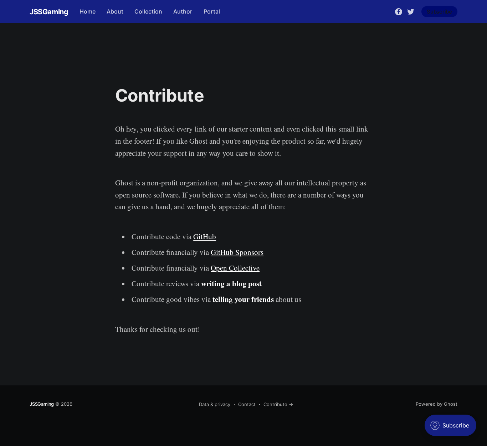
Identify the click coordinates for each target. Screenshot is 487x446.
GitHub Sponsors (237, 252)
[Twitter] (411, 11)
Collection (148, 11)
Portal (212, 11)
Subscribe (439, 11)
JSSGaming (49, 11)
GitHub (204, 236)
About (115, 11)
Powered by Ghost (436, 404)
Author (182, 11)
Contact (247, 404)
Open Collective (235, 268)
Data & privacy (214, 404)
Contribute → (278, 404)
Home (88, 11)
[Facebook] (398, 11)
